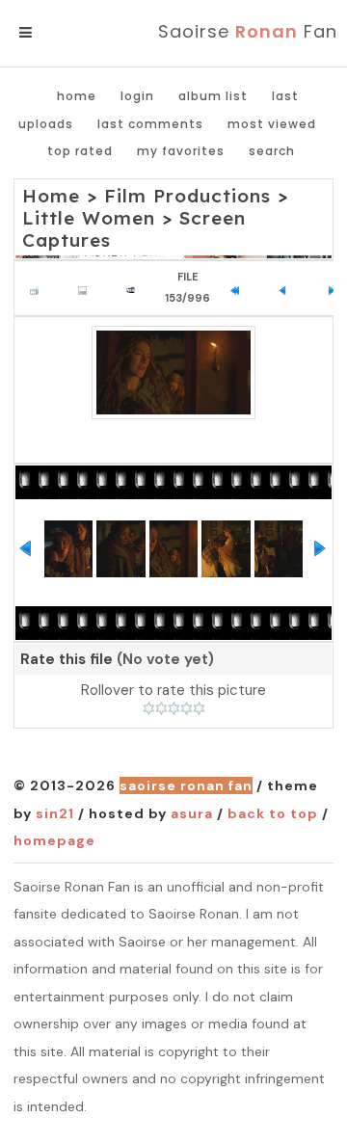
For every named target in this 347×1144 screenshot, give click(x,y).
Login (137, 96)
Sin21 (55, 813)
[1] (149, 708)
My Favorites (181, 151)
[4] (186, 708)
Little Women (88, 217)
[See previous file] (288, 288)
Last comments (150, 124)
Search (272, 151)
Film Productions (187, 195)
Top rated (80, 151)
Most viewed (271, 124)
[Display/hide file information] (87, 288)
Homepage (54, 840)
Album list (213, 96)
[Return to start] (239, 288)
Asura (192, 813)
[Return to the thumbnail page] (39, 288)
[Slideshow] (135, 288)
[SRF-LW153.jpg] (173, 372)
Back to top (272, 813)
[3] (174, 708)
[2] (161, 708)
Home (76, 96)
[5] (199, 708)
